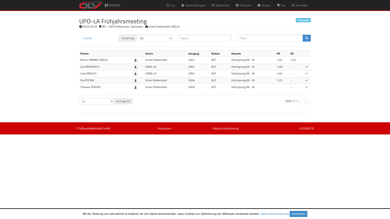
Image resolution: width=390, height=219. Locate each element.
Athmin (114, 5)
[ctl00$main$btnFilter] (307, 38)
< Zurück (87, 38)
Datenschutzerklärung (275, 213)
